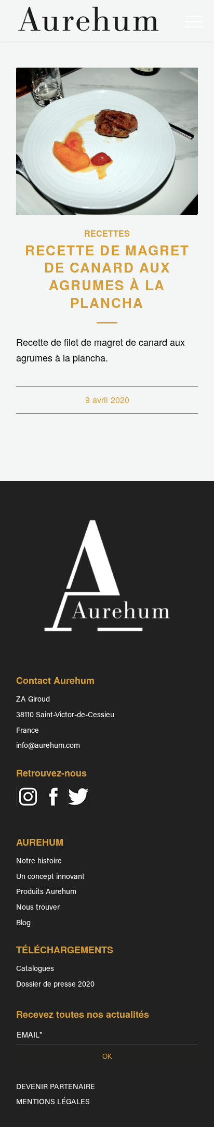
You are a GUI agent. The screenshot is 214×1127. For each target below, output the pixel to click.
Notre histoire (39, 861)
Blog (23, 923)
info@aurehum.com (48, 746)
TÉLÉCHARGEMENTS (64, 949)
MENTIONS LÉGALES (53, 1102)
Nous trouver (38, 908)
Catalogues (35, 969)
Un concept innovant (50, 877)
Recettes (107, 233)
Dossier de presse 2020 (55, 985)
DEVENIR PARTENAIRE (55, 1087)
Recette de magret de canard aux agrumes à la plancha (107, 276)
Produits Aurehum (46, 892)
